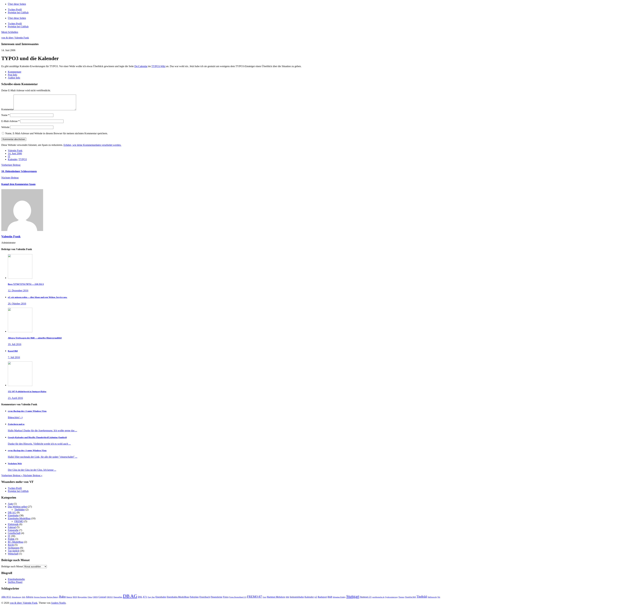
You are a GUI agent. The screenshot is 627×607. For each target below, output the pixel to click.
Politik (11, 539)
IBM (287, 597)
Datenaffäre (117, 597)
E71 (145, 596)
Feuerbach (204, 596)
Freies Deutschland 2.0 (237, 597)
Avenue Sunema (40, 597)
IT (9, 156)
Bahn (62, 596)
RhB (330, 596)
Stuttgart (352, 596)
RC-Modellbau (15, 542)
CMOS (95, 597)
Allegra (29, 596)
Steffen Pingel (15, 582)
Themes (401, 597)
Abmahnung (16, 597)
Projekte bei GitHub (18, 491)
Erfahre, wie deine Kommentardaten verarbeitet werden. (92, 145)
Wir (438, 597)
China (90, 597)
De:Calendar (140, 66)
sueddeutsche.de (378, 597)
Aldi (23, 597)
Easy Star (151, 597)
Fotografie (13, 530)
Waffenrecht (432, 597)
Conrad (102, 596)
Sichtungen (13, 547)
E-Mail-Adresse (10, 121)
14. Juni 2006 (15, 153)
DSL (140, 596)
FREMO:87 (254, 596)
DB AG (12, 512)
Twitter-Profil (15, 488)
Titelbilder (19, 509)
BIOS (75, 597)
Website (5, 127)
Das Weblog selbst (17, 506)
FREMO (19, 521)
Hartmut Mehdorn (276, 596)
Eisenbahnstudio (16, 579)
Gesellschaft (14, 533)
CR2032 (110, 597)
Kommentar (7, 109)
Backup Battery (52, 597)
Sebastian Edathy (339, 597)
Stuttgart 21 (366, 596)
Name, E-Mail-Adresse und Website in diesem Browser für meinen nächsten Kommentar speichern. (56, 133)
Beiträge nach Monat (12, 566)
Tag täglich (13, 550)
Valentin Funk (15, 150)
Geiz (264, 597)
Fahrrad (12, 527)
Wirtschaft (13, 553)
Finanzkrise (216, 596)
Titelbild (422, 596)
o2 (315, 596)
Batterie (69, 597)
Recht (11, 544)
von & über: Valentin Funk (15, 37)
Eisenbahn (13, 515)
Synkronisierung (391, 597)
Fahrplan (194, 596)
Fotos (226, 596)
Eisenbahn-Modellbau (19, 518)
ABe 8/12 (6, 596)
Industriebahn (297, 596)
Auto (10, 503)
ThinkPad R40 (410, 597)
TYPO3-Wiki (158, 66)
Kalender (12, 159)
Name (5, 115)
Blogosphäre (82, 597)
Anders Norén (58, 602)
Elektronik (13, 524)
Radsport (322, 596)
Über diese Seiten (17, 4)
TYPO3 (22, 159)
